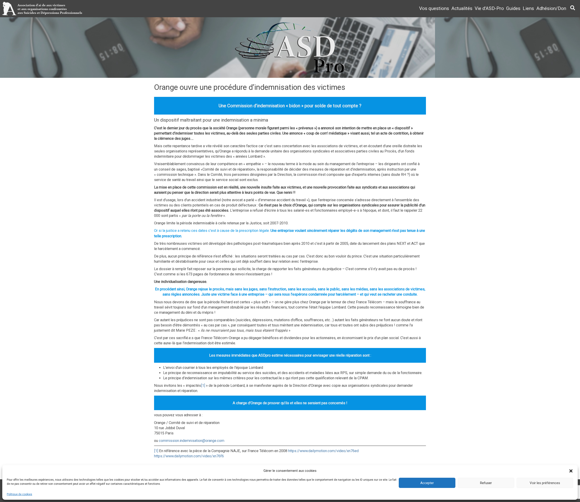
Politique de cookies (19, 494)
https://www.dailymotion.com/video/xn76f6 (189, 456)
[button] (571, 471)
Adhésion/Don (551, 8)
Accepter (427, 483)
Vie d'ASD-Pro (489, 8)
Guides (513, 8)
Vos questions (434, 8)
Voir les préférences (545, 483)
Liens (528, 8)
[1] (203, 385)
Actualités (461, 8)
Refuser (486, 483)
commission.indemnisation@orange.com (191, 440)
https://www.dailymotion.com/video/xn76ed (323, 451)
